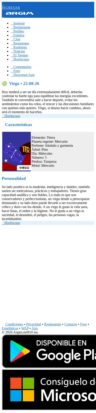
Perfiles (17, 31)
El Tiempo (19, 55)
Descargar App (23, 75)
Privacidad (33, 324)
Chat (15, 39)
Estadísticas (10, 328)
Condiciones (14, 324)
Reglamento (52, 324)
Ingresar (18, 23)
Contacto (70, 324)
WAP (25, 328)
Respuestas (20, 43)
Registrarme (20, 27)
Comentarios (21, 67)
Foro (15, 71)
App (34, 328)
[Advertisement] (48, 274)
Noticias (18, 51)
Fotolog (17, 35)
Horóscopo (20, 59)
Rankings (19, 47)
